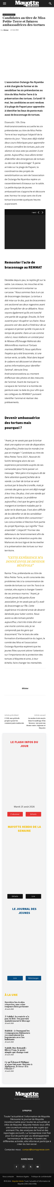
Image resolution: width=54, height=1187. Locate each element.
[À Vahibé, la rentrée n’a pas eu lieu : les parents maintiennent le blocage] (39, 1020)
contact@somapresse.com (35, 1149)
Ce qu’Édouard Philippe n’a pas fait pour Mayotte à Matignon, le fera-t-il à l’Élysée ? (18, 1065)
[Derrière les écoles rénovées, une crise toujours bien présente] (39, 1006)
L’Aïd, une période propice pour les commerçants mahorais (14, 720)
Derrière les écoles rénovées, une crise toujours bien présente (17, 1004)
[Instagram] (23, 1166)
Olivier (25, 688)
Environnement (9, 15)
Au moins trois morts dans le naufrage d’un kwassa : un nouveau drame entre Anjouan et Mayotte (35, 723)
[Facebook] (5, 36)
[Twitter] (11, 36)
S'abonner (15, 814)
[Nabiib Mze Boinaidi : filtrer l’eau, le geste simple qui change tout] (39, 1052)
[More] (17, 36)
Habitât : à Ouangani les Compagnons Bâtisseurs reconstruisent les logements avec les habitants (17, 1035)
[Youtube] (37, 1167)
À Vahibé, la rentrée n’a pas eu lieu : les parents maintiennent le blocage (17, 1018)
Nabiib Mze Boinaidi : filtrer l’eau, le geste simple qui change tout (16, 1050)
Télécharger (33, 978)
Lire (33, 896)
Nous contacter (8, 1176)
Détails (33, 814)
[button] (4, 3)
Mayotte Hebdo (18, 1181)
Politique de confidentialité (41, 1176)
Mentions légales (23, 1176)
